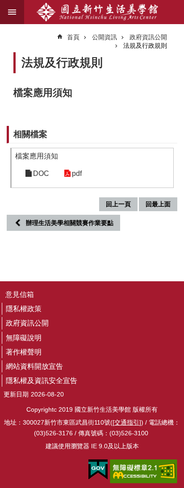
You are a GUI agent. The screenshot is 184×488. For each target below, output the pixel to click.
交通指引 (126, 422)
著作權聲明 (24, 352)
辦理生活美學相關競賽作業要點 (69, 222)
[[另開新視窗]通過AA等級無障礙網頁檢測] (143, 471)
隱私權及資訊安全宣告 (41, 380)
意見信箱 (19, 294)
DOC (41, 173)
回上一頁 (118, 204)
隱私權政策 (24, 309)
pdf (77, 173)
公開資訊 (104, 37)
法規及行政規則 (145, 45)
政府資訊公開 (148, 37)
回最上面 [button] (158, 204)
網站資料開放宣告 (34, 366)
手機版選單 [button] (12, 12)
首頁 (73, 37)
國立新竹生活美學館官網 (97, 12)
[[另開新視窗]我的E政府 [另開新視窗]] (98, 469)
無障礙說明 (24, 338)
